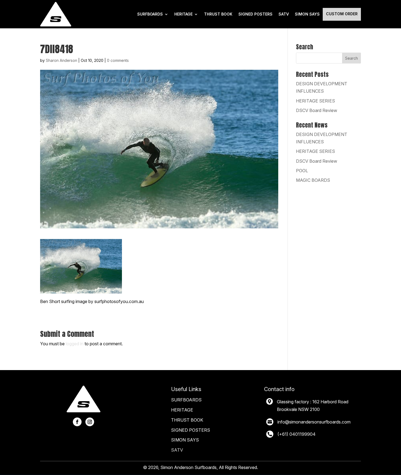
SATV (284, 14)
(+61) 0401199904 (296, 434)
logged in (74, 343)
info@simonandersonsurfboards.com (314, 422)
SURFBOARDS (150, 14)
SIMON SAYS (185, 440)
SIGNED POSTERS (255, 14)
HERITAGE (183, 14)
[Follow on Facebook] (77, 421)
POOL (302, 170)
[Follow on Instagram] (89, 421)
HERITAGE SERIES (315, 101)
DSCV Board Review (316, 110)
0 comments (118, 60)
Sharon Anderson (61, 60)
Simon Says (307, 14)
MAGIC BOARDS (313, 180)
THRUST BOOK (218, 14)
